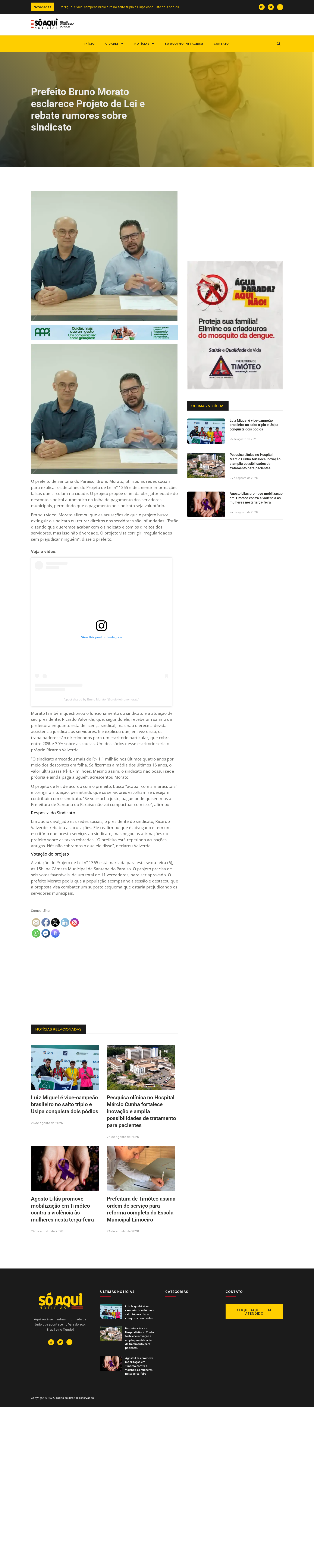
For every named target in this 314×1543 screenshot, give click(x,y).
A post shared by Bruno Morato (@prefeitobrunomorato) (101, 699)
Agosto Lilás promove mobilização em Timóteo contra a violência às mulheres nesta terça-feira (256, 498)
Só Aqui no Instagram (184, 43)
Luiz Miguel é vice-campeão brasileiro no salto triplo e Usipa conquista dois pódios (64, 7)
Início (89, 43)
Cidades (112, 43)
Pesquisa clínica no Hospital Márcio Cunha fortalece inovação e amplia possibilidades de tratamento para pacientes (141, 1111)
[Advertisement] (104, 990)
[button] (278, 43)
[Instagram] (262, 7)
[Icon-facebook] (280, 7)
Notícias (141, 43)
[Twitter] (271, 7)
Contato (221, 43)
